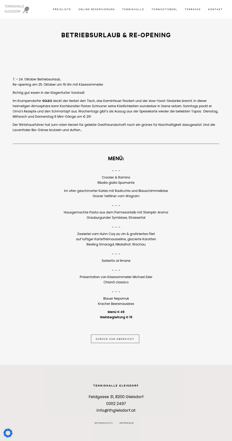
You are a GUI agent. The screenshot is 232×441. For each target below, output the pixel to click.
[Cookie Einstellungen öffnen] (8, 433)
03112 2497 (116, 403)
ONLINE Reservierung (96, 9)
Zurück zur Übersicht (115, 338)
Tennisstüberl (164, 9)
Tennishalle (133, 9)
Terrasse (193, 9)
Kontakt (215, 9)
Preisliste (62, 9)
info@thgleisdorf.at (116, 410)
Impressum (126, 422)
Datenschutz (104, 422)
